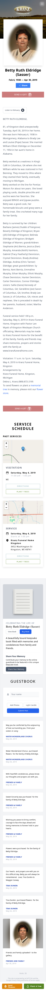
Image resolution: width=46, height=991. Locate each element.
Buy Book (25, 631)
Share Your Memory (16, 669)
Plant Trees (23, 491)
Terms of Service (29, 980)
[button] (23, 449)
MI (7, 479)
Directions (23, 486)
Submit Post (23, 710)
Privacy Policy (16, 980)
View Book (12, 631)
